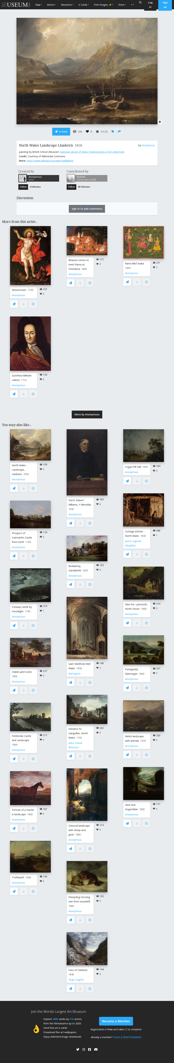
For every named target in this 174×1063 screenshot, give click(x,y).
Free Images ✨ (103, 4)
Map (37, 4)
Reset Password (132, 1036)
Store (121, 4)
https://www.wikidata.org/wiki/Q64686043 (50, 160)
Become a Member (116, 1021)
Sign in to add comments (87, 208)
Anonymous (148, 145)
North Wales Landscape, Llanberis (19, 470)
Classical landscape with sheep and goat (79, 830)
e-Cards (83, 4)
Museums (66, 4)
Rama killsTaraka (134, 263)
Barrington (74, 673)
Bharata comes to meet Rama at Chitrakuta (78, 264)
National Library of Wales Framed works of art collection (91, 151)
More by (87, 414)
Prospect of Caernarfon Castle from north (22, 538)
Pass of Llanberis (78, 970)
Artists (50, 4)
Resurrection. (19, 290)
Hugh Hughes (76, 979)
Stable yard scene (22, 671)
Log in (116, 1036)
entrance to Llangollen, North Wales (78, 733)
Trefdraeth (18, 877)
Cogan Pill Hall (133, 466)
